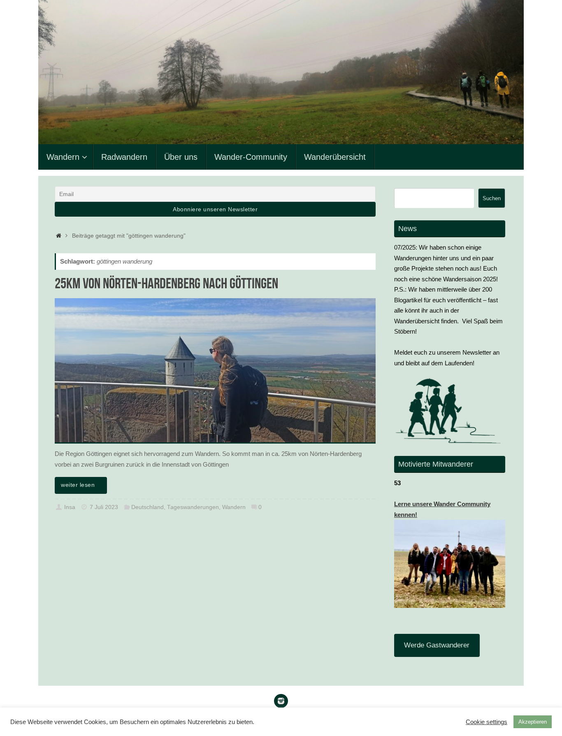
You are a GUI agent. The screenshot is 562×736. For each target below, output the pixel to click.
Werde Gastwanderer (436, 645)
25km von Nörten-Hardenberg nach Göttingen (166, 283)
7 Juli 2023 (104, 507)
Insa (69, 507)
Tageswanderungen (193, 507)
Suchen (492, 198)
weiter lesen (78, 485)
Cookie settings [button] (486, 722)
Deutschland (147, 507)
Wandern (234, 507)
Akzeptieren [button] (532, 722)
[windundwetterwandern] (281, 701)
